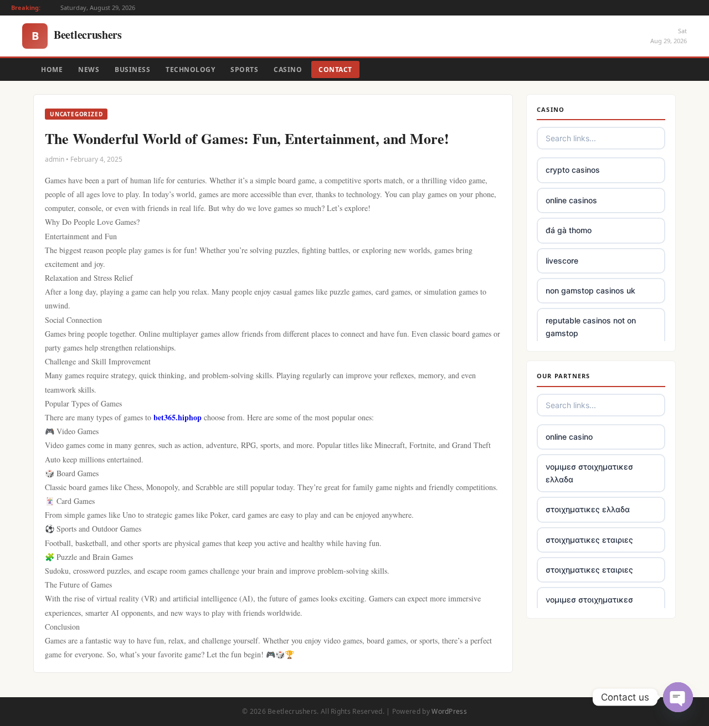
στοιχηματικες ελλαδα (588, 509)
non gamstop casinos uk (590, 290)
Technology (190, 69)
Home (52, 69)
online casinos (571, 200)
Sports (244, 69)
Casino (288, 69)
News (88, 69)
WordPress (449, 711)
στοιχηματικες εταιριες (589, 539)
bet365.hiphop (178, 417)
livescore (562, 260)
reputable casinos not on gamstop (591, 326)
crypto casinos (573, 169)
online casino (569, 436)
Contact (335, 69)
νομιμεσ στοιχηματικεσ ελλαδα (589, 472)
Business (132, 69)
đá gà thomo (569, 230)
